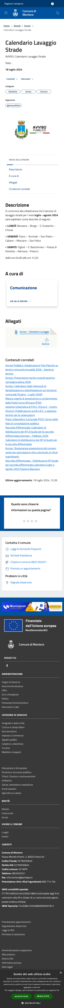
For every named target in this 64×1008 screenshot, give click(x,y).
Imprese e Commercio (13, 735)
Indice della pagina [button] (19, 159)
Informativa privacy (11, 962)
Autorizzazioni (9, 789)
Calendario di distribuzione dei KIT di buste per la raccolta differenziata (31, 442)
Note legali (7, 967)
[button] (32, 1002)
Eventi (5, 836)
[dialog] (32, 989)
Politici (5, 698)
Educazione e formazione (14, 768)
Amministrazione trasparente (17, 950)
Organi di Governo (11, 682)
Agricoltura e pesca (11, 793)
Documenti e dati (10, 707)
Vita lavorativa (9, 731)
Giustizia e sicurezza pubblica (16, 772)
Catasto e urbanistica (12, 744)
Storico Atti (7, 958)
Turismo (6, 748)
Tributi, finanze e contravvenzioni (19, 776)
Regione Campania (13, 3)
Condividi (10, 79)
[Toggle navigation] (6, 13)
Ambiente (7, 780)
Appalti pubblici (9, 739)
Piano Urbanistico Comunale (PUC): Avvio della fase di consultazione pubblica (31, 421)
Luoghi (5, 832)
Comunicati (7, 813)
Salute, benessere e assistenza (17, 784)
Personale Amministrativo (15, 703)
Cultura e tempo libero (13, 727)
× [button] (61, 973)
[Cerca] (58, 13)
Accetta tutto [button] (21, 996)
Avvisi (27, 26)
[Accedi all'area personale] (52, 3)
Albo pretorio (8, 954)
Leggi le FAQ (8, 930)
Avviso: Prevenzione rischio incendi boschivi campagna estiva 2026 (30, 380)
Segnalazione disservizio (14, 926)
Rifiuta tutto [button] (43, 996)
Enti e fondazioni (10, 694)
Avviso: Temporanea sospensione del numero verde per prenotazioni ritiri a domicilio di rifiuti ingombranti (31, 452)
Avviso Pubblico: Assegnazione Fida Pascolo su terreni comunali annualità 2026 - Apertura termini (31, 369)
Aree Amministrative (12, 686)
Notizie (5, 809)
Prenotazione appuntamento (16, 922)
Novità (17, 26)
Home (7, 26)
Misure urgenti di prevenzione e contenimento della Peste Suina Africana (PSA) (31, 401)
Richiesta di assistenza (13, 934)
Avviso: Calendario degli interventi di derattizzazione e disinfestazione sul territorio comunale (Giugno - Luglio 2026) (31, 390)
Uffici (4, 690)
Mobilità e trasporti (11, 752)
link (57, 990)
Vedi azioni (26, 79)
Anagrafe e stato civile (13, 723)
